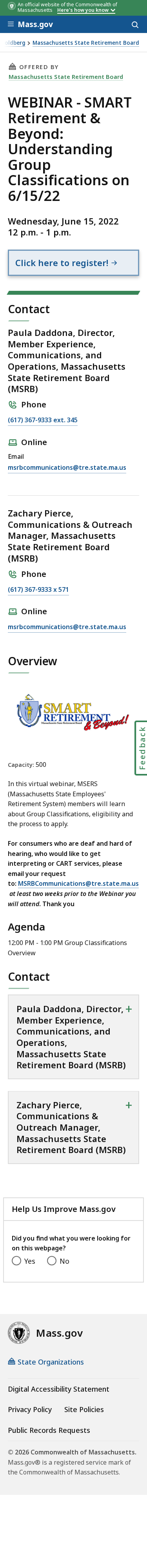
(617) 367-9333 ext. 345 (43, 420)
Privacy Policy (30, 1409)
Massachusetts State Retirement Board (86, 43)
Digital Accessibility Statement (58, 1389)
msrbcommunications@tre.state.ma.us (67, 468)
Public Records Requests (49, 1430)
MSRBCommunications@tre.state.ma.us (78, 883)
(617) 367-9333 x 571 (38, 590)
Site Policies (84, 1409)
